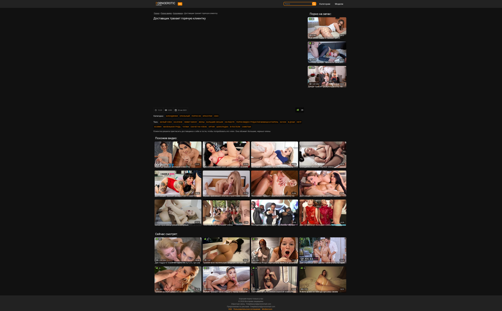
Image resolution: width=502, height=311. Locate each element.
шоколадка (222, 126)
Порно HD (196, 116)
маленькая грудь (172, 126)
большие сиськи (214, 122)
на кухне (178, 122)
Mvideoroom (267, 309)
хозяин (157, 126)
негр (299, 122)
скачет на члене (199, 126)
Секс (216, 116)
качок (283, 122)
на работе (230, 122)
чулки (185, 126)
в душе (291, 122)
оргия (212, 126)
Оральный (185, 116)
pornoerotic (165, 3)
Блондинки (172, 116)
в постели (235, 126)
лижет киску (190, 122)
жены (201, 122)
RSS (230, 309)
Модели (339, 3)
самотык (246, 126)
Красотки (207, 116)
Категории (324, 3)
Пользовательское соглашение (246, 309)
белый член (166, 122)
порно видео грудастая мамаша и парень (257, 122)
